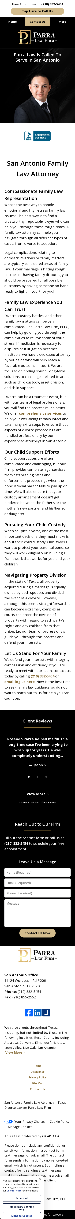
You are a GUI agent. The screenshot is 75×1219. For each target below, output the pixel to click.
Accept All (22, 1198)
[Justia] (46, 1012)
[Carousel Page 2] (37, 777)
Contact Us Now (37, 933)
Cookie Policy (59, 1121)
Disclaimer (37, 1072)
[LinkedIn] (38, 1012)
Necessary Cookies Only (22, 1208)
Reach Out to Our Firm (37, 824)
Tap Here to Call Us (37, 11)
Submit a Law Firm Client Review (37, 802)
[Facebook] (29, 1012)
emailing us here (19, 681)
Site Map (37, 1083)
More (62, 22)
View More (36, 794)
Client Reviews (37, 721)
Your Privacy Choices (29, 1121)
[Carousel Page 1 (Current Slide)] (28, 777)
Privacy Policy (37, 1077)
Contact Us (37, 22)
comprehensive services (40, 413)
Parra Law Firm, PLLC (52, 1199)
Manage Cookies (20, 1127)
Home (12, 22)
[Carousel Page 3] (46, 777)
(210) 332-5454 (42, 676)
